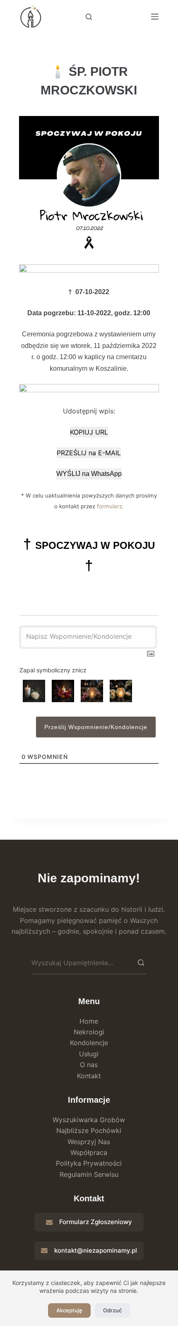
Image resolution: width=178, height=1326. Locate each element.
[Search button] (141, 962)
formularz (109, 506)
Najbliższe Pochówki (88, 1130)
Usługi (89, 1054)
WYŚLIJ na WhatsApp (89, 473)
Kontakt (89, 1076)
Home (88, 1021)
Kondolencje (89, 1043)
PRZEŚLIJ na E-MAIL (89, 453)
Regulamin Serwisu (89, 1174)
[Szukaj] (89, 17)
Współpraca (88, 1152)
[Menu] (155, 16)
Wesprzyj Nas (88, 1142)
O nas (89, 1064)
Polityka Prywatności (89, 1163)
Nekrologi (89, 1032)
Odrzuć (112, 1310)
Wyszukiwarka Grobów (89, 1120)
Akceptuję (69, 1310)
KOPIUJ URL (89, 432)
